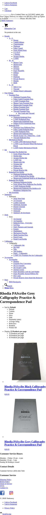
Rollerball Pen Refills (16, 172)
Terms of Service (6, 484)
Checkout (7, 11)
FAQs (2, 486)
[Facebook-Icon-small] (2, 494)
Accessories (13, 259)
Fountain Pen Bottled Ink (18, 152)
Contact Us (4, 488)
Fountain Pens (14, 95)
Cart (5, 9)
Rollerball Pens (14, 115)
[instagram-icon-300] (11, 494)
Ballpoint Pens (14, 125)
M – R (11, 60)
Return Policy (5, 482)
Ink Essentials (14, 192)
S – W (11, 85)
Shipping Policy (5, 480)
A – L (11, 38)
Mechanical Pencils (16, 140)
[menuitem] (25, 9)
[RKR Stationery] (6, 21)
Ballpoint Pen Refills (16, 180)
